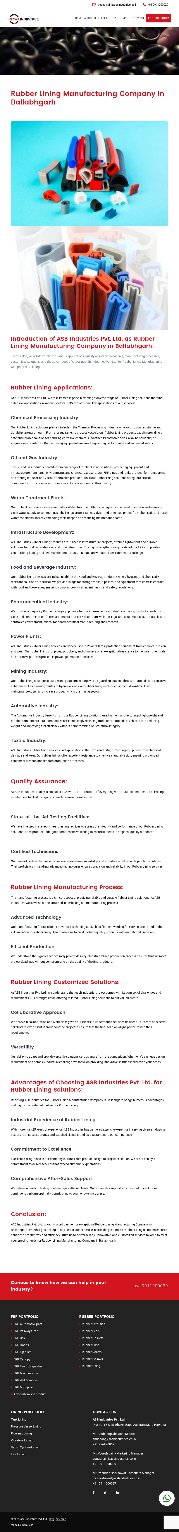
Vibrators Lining (22, 1440)
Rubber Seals (91, 1331)
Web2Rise (27, 1525)
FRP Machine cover (27, 1373)
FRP (114, 18)
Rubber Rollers (92, 1352)
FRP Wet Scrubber (26, 1380)
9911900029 (155, 1286)
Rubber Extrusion (93, 1324)
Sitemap (61, 1519)
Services (138, 18)
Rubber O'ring (91, 1366)
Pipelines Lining (21, 1433)
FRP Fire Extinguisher (28, 1366)
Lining (124, 18)
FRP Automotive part (28, 1324)
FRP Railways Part (26, 1331)
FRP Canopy (22, 1359)
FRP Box (19, 1338)
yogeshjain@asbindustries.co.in (117, 5)
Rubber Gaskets (92, 1338)
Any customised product (30, 1394)
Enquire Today (158, 18)
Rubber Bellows (92, 1359)
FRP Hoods (21, 1345)
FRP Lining (18, 1454)
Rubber (102, 18)
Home (78, 18)
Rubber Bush (90, 1345)
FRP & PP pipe (23, 1387)
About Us (90, 18)
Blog (52, 1519)
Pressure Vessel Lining (26, 1426)
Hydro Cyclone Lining (25, 1447)
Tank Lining (18, 1419)
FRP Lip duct (22, 1352)
